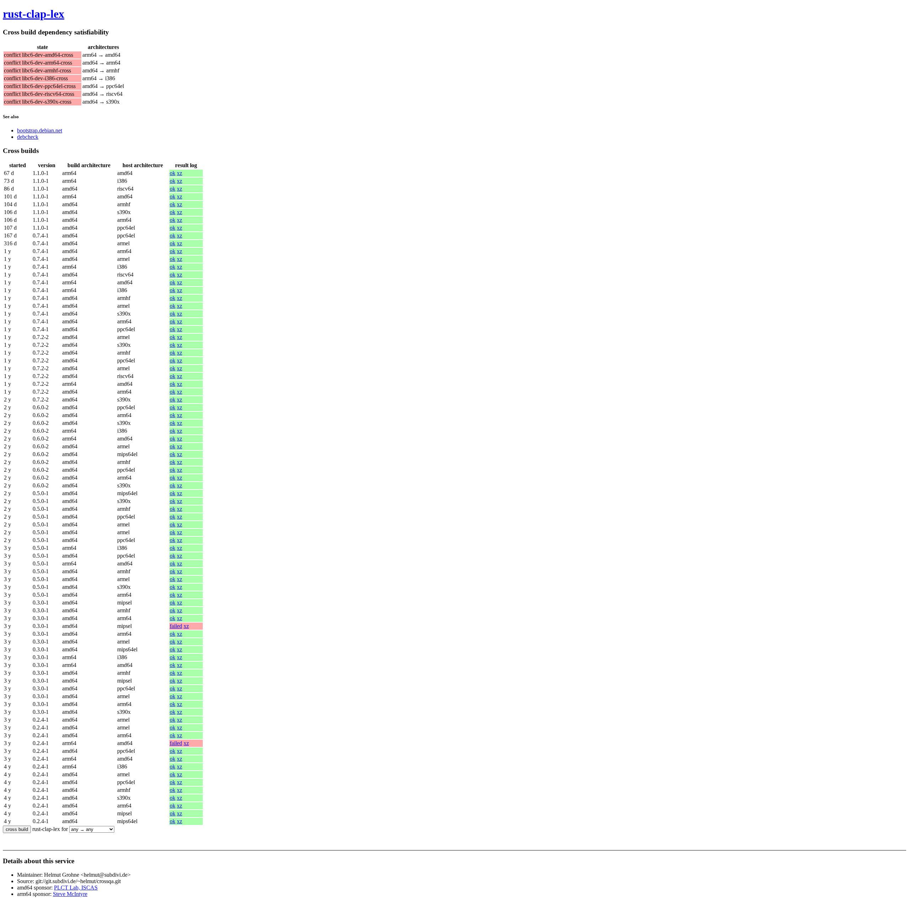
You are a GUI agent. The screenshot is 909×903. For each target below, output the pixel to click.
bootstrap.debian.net (39, 130)
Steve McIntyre (70, 894)
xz (179, 173)
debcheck (27, 137)
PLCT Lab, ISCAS (76, 888)
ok (172, 173)
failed (176, 626)
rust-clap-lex (33, 13)
